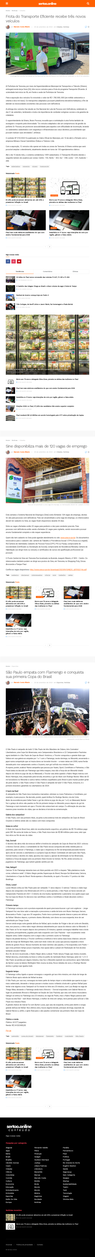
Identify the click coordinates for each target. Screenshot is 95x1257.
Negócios (38, 1196)
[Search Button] (88, 3)
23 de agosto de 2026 (14, 205)
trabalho (62, 575)
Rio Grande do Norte (71, 1163)
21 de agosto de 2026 (24, 409)
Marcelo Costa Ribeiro (22, 27)
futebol (59, 1036)
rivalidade (69, 1036)
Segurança (67, 1172)
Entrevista (10, 1193)
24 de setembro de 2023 (43, 682)
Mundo (37, 1187)
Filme (36, 1151)
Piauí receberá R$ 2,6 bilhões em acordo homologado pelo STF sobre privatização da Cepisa (50, 415)
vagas (70, 575)
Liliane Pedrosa (40, 1166)
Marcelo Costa (40, 1178)
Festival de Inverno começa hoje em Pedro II (32, 295)
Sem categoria (69, 1175)
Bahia (8, 1154)
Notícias (14, 10)
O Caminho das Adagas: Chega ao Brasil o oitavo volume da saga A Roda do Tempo (46, 286)
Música (37, 1193)
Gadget (37, 1157)
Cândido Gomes (12, 1163)
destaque (25, 575)
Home (8, 10)
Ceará (8, 1166)
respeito (26, 166)
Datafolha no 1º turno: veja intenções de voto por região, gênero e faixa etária (44, 397)
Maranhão (38, 1172)
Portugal (66, 1160)
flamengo (50, 1036)
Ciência (9, 1172)
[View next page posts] (49, 246)
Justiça (54, 195)
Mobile (37, 1181)
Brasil (10, 195)
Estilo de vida (11, 1199)
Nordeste (38, 1199)
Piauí (65, 1154)
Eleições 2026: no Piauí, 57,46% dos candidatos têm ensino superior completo (45, 406)
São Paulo (80, 1036)
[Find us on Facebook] (8, 261)
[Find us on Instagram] (13, 261)
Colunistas (10, 1175)
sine (54, 575)
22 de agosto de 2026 (57, 205)
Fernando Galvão (41, 1148)
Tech (65, 1190)
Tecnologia (67, 1193)
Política (66, 1157)
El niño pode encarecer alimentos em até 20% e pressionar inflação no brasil (38, 369)
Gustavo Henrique (41, 1160)
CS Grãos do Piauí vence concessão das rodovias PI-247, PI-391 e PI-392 (43, 277)
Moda (36, 1184)
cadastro (15, 575)
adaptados (15, 166)
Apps (8, 1151)
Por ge (8, 1031)
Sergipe (66, 1178)
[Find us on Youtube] (19, 261)
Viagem (66, 1196)
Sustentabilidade (69, 1184)
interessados (37, 575)
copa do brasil (27, 1036)
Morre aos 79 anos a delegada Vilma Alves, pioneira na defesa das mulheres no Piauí (47, 379)
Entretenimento (12, 1190)
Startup (66, 1181)
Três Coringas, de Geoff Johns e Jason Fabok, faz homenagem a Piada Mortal (44, 304)
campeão (15, 1036)
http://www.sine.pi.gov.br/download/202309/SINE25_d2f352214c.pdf (58, 570)
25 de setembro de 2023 (43, 27)
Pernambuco (68, 1151)
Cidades (22, 10)
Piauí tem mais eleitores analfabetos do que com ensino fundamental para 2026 (45, 388)
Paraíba (66, 1148)
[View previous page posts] (45, 246)
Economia (10, 1184)
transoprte (44, 166)
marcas (37, 1175)
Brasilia (9, 1160)
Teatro (65, 1187)
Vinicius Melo (68, 1199)
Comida (9, 1178)
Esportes (15, 666)
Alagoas (9, 1148)
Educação (10, 1187)
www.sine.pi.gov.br (67, 538)
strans (34, 166)
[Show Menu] (7, 3)
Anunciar (9, 1245)
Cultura (9, 1181)
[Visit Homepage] (47, 4)
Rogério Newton (69, 1166)
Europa (9, 1202)
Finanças (37, 1154)
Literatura (38, 1169)
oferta (47, 575)
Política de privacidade (24, 1245)
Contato (40, 1245)
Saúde (65, 1169)
